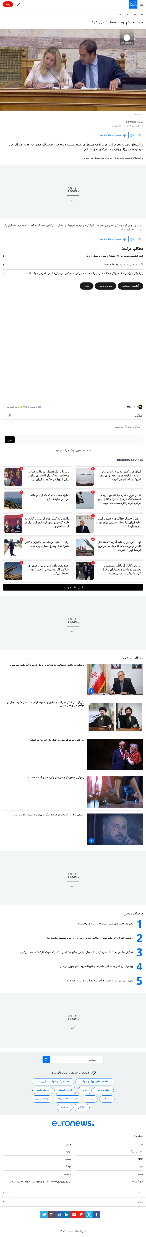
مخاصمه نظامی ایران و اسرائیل (95, 1082)
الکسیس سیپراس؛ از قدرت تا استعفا (123, 265)
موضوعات (138, 1136)
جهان (127, 14)
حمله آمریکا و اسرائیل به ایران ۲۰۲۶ (53, 1082)
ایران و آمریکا (65, 1090)
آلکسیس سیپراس (130, 286)
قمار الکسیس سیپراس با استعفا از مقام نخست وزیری (114, 256)
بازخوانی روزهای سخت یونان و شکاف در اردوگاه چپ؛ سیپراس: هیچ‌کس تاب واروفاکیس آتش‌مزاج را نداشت (84, 273)
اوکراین (81, 1107)
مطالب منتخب (131, 658)
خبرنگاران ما (137, 1181)
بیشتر (140, 1202)
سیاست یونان (105, 286)
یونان (119, 14)
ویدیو (140, 1174)
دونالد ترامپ (43, 1090)
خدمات (139, 1193)
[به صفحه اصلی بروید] (133, 4)
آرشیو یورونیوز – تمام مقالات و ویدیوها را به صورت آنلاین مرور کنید (40, 1181)
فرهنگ (68, 1167)
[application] (73, 70)
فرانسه (64, 1107)
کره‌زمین (67, 1152)
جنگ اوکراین (103, 1090)
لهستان (107, 1099)
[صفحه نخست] (142, 14)
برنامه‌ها (67, 1174)
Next (140, 1159)
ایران (84, 1090)
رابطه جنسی (42, 1099)
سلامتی (67, 1159)
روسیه (90, 1099)
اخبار (135, 14)
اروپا (141, 1144)
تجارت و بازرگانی (135, 1152)
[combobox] (73, 1059)
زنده (8, 4)
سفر (141, 1167)
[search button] (46, 1059)
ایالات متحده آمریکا (67, 1099)
